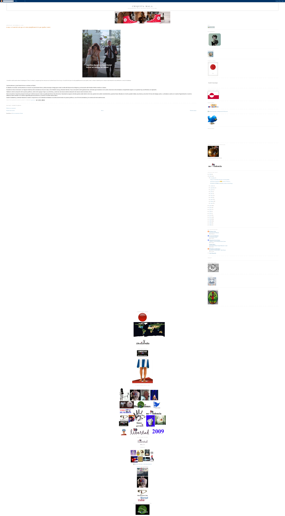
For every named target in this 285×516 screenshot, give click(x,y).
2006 (210, 225)
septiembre (212, 187)
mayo (211, 195)
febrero (211, 201)
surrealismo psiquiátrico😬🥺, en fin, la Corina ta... (220, 181)
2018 (210, 213)
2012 (210, 215)
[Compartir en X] (41, 100)
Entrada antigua (193, 110)
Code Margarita (212, 253)
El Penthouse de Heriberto (214, 249)
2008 (210, 223)
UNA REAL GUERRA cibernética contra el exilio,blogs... (221, 183)
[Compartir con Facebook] (42, 100)
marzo (211, 199)
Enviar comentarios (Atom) (17, 113)
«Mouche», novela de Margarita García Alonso (217, 241)
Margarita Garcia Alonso (214, 240)
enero (211, 203)
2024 (210, 205)
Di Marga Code (212, 231)
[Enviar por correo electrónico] (38, 100)
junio (211, 193)
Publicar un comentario (11, 108)
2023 (210, 207)
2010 (210, 219)
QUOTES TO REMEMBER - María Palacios (217, 250)
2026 (210, 174)
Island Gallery (212, 244)
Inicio (102, 110)
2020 (210, 211)
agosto (211, 189)
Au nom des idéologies (214, 236)
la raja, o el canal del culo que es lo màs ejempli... (220, 179)
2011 (210, 217)
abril (211, 197)
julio (211, 191)
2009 (210, 221)
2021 (210, 209)
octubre (212, 185)
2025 (210, 176)
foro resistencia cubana (213, 237)
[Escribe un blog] (40, 100)
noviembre (212, 178)
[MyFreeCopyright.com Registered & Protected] (218, 111)
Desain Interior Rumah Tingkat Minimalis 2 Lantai (218, 245)
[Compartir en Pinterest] (44, 100)
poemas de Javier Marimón (214, 232)
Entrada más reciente (10, 110)
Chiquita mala (142, 6)
